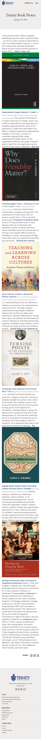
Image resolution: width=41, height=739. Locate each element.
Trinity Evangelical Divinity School (11, 699)
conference (27, 619)
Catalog (4, 732)
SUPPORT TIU (29, 3)
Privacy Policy (6, 710)
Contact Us (5, 717)
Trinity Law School (7, 701)
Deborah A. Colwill (28, 112)
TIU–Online (5, 704)
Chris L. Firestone (24, 204)
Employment (5, 715)
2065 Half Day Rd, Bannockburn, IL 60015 (20, 683)
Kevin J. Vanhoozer (27, 593)
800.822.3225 (20, 686)
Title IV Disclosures (7, 713)
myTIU (3, 726)
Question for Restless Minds (26, 220)
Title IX (4, 719)
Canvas (4, 728)
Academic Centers (7, 730)
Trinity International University (10, 697)
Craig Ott (12, 297)
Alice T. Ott (6, 391)
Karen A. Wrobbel (24, 488)
